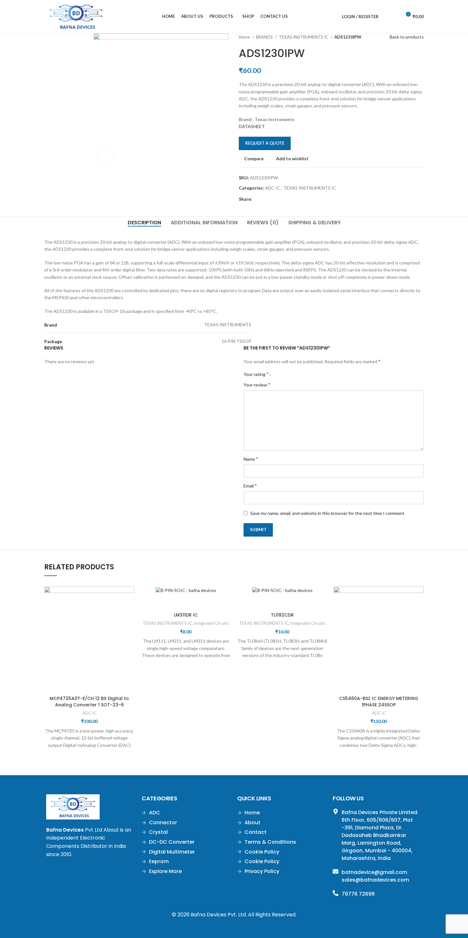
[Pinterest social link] (272, 199)
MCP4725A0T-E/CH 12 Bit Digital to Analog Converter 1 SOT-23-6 (89, 701)
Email (250, 485)
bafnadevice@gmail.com (374, 872)
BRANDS (265, 37)
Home (245, 37)
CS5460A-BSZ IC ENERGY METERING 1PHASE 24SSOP (378, 701)
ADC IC (272, 188)
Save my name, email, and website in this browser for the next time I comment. (327, 513)
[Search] (385, 16)
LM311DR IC (186, 615)
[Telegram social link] (286, 199)
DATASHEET (252, 126)
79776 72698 (358, 894)
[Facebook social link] (257, 199)
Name (251, 459)
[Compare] (89, 685)
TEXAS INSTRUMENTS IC (304, 37)
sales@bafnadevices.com (375, 880)
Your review (257, 384)
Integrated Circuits (211, 623)
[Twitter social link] (264, 199)
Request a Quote (264, 143)
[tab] (144, 222)
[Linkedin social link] (279, 199)
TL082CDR (282, 615)
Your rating (256, 374)
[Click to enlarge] (106, 156)
